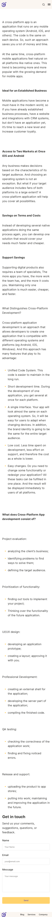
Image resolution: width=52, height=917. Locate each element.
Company (43, 914)
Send (26, 900)
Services (31, 914)
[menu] (47, 4)
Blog (22, 914)
